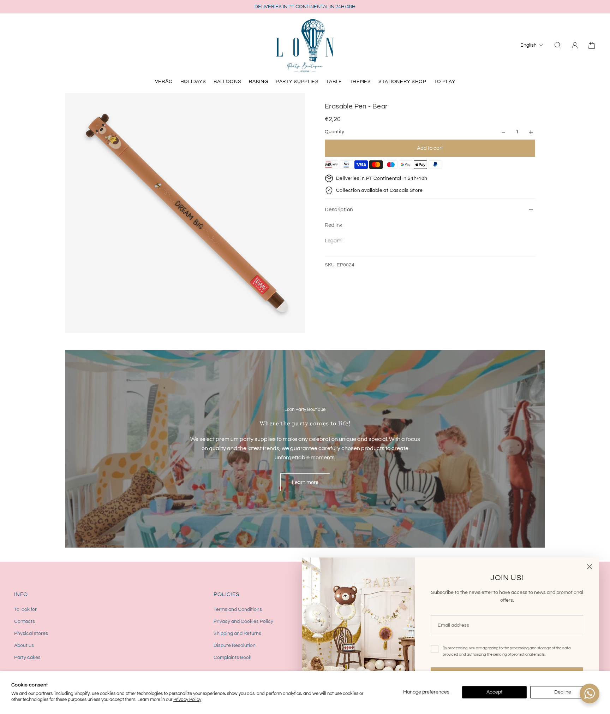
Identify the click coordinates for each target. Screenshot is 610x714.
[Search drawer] (557, 45)
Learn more (305, 482)
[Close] (589, 566)
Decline (562, 692)
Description (339, 209)
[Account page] (574, 45)
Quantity (334, 132)
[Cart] (591, 45)
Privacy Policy (187, 699)
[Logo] (305, 45)
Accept (494, 692)
